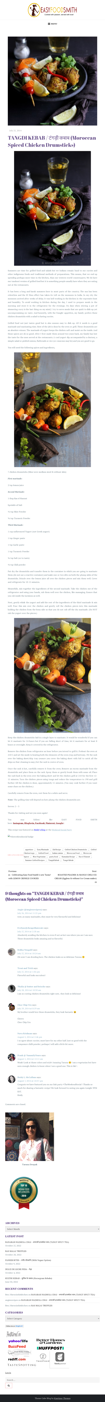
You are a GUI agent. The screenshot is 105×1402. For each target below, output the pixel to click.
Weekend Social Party (62, 829)
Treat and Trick (25, 968)
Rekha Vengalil (25, 949)
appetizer (29, 849)
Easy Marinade (43, 849)
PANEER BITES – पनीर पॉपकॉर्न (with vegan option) (28, 1260)
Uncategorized (16, 855)
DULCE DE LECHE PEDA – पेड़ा (18, 1269)
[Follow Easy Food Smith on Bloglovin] (14, 1325)
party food (53, 856)
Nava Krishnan (24, 1033)
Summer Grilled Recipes (35, 860)
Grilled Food (43, 853)
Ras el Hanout (84, 856)
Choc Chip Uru (24, 1004)
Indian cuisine (57, 853)
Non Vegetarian (39, 856)
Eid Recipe (57, 849)
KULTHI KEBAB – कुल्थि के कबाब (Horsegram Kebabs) (28, 1278)
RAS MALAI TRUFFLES (15, 1251)
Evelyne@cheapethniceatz (30, 928)
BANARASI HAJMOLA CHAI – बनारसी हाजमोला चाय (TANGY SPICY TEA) (37, 1242)
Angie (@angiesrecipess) (29, 909)
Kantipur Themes (62, 1398)
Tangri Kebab (68, 860)
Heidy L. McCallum (26, 1077)
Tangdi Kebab (53, 860)
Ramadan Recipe (68, 856)
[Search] (8, 1385)
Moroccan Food (73, 853)
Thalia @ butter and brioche (31, 986)
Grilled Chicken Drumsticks (76, 849)
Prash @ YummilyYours (29, 1055)
